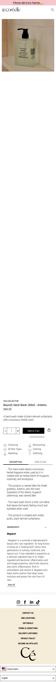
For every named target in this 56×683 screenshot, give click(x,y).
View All (11, 584)
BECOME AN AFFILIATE (28, 643)
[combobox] (28, 669)
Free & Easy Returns (37, 436)
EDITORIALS (28, 623)
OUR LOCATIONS (28, 618)
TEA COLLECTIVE (11, 401)
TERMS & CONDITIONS (28, 628)
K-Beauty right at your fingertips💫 (28, 2)
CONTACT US (28, 613)
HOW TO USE (40, 462)
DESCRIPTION (15, 462)
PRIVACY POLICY (28, 638)
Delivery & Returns (28, 633)
